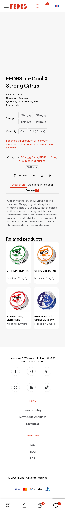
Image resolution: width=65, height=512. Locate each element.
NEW (21, 160)
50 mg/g (41, 121)
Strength (11, 118)
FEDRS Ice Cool (47, 157)
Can (22, 131)
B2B (32, 458)
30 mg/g (41, 115)
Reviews (32, 190)
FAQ (32, 444)
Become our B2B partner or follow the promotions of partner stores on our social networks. (29, 144)
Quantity (11, 131)
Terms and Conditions (32, 416)
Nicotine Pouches (35, 160)
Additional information (41, 184)
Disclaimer (32, 423)
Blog (32, 451)
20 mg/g (25, 115)
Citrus (35, 157)
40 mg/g (25, 121)
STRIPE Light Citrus (45, 270)
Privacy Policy (33, 410)
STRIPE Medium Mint (18, 270)
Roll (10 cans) (37, 131)
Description (18, 184)
